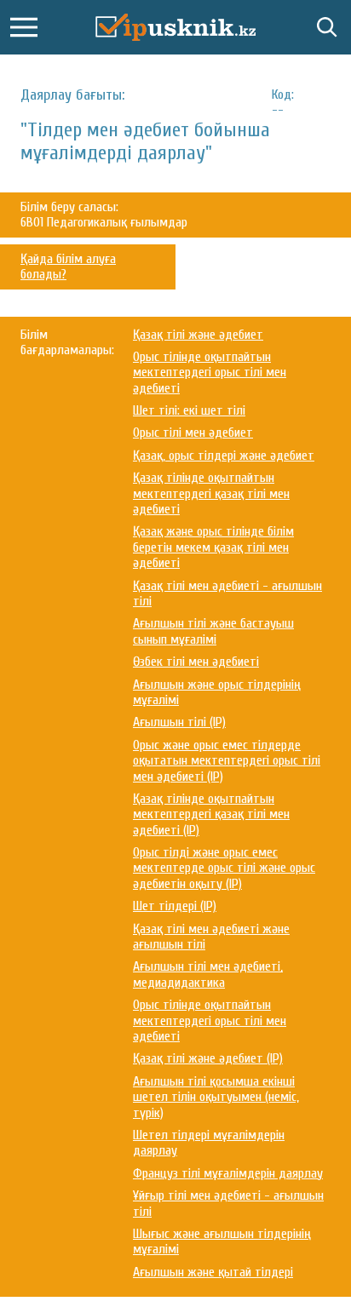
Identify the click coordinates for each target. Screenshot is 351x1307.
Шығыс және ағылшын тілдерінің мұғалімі (222, 1241)
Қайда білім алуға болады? (68, 266)
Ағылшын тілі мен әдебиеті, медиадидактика (208, 974)
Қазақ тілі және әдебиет (198, 334)
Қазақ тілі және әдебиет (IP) (208, 1058)
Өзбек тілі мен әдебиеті (196, 661)
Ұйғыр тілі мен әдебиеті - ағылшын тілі (228, 1203)
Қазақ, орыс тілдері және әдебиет (223, 455)
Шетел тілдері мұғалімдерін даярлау (209, 1142)
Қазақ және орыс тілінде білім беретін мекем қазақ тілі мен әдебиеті (213, 547)
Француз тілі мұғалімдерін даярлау (228, 1173)
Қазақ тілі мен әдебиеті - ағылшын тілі (227, 593)
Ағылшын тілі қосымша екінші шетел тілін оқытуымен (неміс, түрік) (216, 1097)
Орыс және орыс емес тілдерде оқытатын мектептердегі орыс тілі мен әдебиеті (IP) (226, 760)
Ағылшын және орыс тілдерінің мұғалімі (217, 692)
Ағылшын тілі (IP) (179, 722)
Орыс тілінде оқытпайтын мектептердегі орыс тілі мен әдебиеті (209, 372)
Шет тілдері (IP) (174, 906)
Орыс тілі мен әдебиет (193, 432)
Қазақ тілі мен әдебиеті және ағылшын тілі (211, 936)
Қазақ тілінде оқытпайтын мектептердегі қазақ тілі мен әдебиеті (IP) (211, 814)
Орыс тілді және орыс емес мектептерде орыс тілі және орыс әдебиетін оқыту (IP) (224, 868)
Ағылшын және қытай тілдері (213, 1272)
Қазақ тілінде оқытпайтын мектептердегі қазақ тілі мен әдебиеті (211, 493)
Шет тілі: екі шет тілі (189, 410)
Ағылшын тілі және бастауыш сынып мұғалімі (213, 631)
